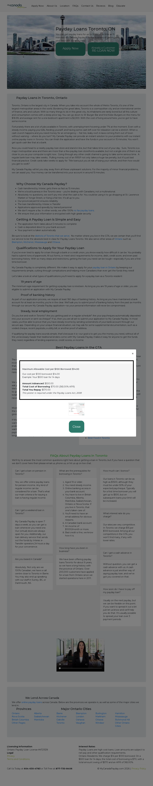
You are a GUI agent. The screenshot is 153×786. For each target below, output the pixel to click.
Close (77, 426)
